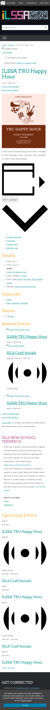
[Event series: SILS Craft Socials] (7, 392)
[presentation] (18, 329)
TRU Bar (10, 316)
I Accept (25, 705)
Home (4, 45)
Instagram (8, 505)
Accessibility (10, 3)
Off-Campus (37, 279)
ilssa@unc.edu (22, 688)
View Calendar (8, 668)
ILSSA (24, 276)
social (9, 283)
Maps (21, 3)
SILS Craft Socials (10, 87)
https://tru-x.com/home (25, 287)
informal (27, 279)
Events (11, 45)
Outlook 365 (12, 244)
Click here (6, 423)
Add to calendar (10, 200)
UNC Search (44, 3)
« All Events (7, 52)
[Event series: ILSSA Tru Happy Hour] (23, 342)
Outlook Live (12, 248)
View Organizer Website (17, 303)
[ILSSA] (25, 14)
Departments (31, 3)
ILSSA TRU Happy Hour (27, 337)
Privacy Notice (26, 700)
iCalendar (11, 241)
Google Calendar (14, 237)
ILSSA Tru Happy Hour (17, 272)
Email (6, 501)
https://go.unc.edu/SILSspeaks (17, 465)
